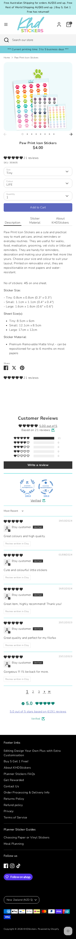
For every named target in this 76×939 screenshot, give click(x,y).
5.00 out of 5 (48, 426)
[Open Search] (6, 40)
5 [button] (40, 134)
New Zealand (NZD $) (20, 900)
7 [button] (49, 134)
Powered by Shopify (48, 929)
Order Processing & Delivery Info (27, 792)
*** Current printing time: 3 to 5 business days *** (38, 49)
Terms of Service (15, 817)
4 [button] (36, 134)
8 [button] (53, 134)
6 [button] (45, 134)
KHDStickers (30, 929)
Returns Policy (14, 799)
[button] (13, 158)
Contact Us (11, 786)
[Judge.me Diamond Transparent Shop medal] (45, 487)
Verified (36, 501)
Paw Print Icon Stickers (26, 57)
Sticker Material (34, 221)
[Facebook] (6, 866)
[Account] (59, 23)
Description (12, 223)
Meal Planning (14, 844)
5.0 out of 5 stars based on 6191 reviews (38, 712)
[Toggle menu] (6, 24)
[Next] (71, 134)
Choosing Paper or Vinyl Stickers (27, 837)
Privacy (9, 811)
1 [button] (22, 134)
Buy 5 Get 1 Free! (16, 761)
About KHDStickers (60, 221)
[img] (13, 522)
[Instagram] (12, 866)
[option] (38, 96)
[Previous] (5, 134)
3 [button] (31, 134)
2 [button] (27, 134)
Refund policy (13, 805)
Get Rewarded (14, 780)
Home (7, 57)
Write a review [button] (38, 465)
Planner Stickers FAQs (19, 774)
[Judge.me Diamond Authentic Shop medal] (27, 487)
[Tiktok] (18, 866)
